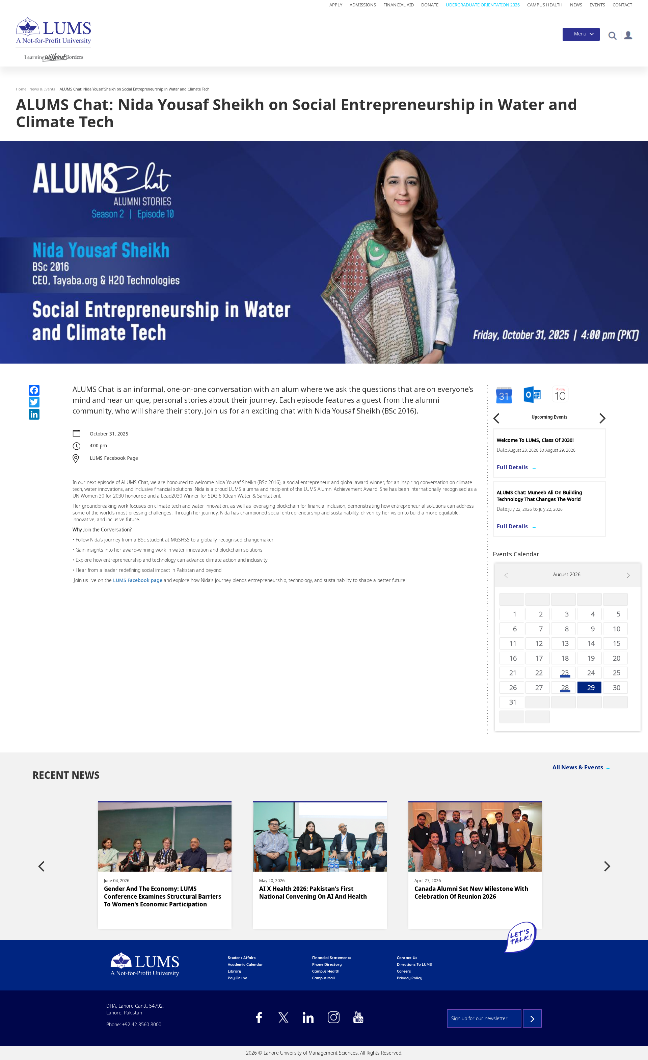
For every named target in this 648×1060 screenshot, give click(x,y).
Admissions (363, 5)
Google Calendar (503, 395)
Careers (404, 971)
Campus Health (545, 5)
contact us (407, 957)
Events (597, 5)
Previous (496, 415)
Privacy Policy (409, 978)
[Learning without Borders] (53, 56)
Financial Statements (331, 957)
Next (602, 415)
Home (21, 88)
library (234, 971)
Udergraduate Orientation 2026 (483, 5)
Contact (622, 5)
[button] (612, 35)
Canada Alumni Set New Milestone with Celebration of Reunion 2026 (316, 892)
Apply (335, 5)
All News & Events (577, 767)
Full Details (512, 467)
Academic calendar (245, 964)
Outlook (561, 395)
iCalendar (532, 395)
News (576, 5)
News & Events (42, 88)
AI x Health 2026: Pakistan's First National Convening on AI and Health (158, 892)
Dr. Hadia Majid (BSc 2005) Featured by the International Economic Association (471, 892)
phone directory (327, 964)
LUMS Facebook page (137, 580)
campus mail (323, 978)
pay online (237, 978)
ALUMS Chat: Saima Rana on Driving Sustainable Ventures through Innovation (545, 495)
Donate (429, 5)
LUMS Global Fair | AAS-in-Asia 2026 (538, 440)
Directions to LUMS (414, 964)
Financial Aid (398, 5)
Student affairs (241, 957)
